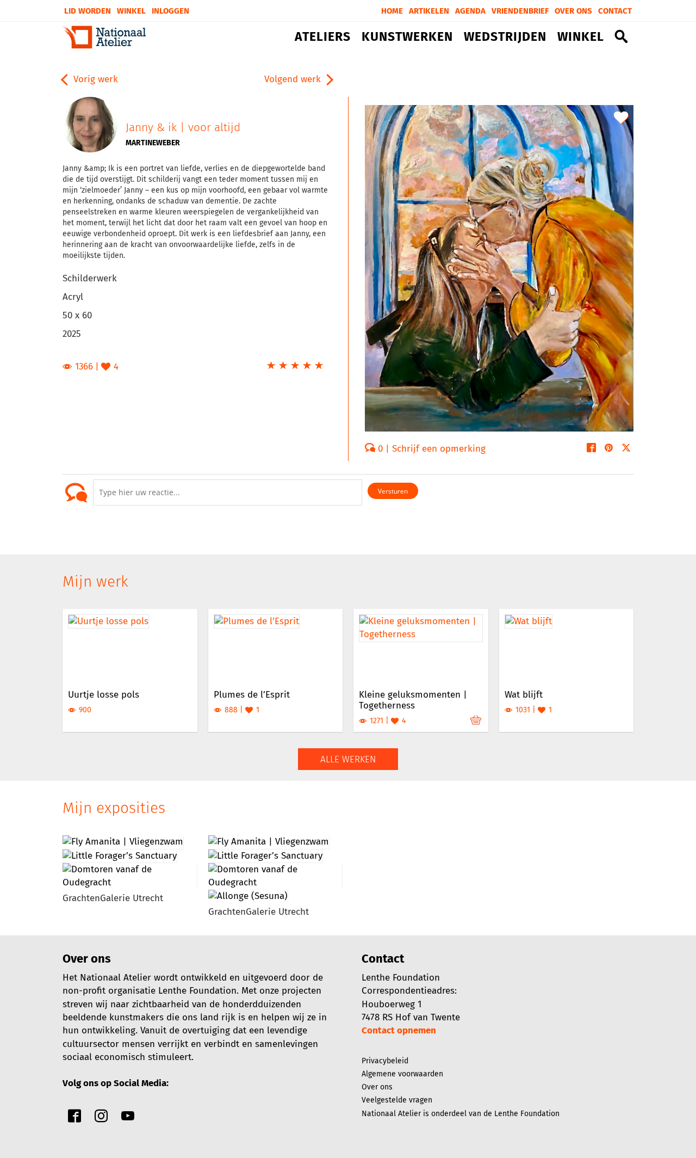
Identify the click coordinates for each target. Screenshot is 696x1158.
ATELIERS (323, 37)
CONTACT (615, 11)
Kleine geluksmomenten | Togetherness (413, 700)
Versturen (393, 491)
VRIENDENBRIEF (520, 11)
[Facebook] (591, 448)
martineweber (153, 142)
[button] (621, 38)
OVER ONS (573, 11)
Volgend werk (294, 79)
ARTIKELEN (429, 11)
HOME (392, 11)
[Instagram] (101, 1118)
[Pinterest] (608, 448)
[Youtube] (128, 1118)
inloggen (170, 11)
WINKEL (580, 37)
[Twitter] (626, 448)
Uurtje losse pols (103, 694)
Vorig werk (94, 79)
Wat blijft (524, 694)
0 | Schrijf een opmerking (430, 448)
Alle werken (348, 759)
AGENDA (470, 11)
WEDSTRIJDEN (505, 37)
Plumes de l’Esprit (252, 694)
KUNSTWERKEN (407, 37)
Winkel (131, 11)
